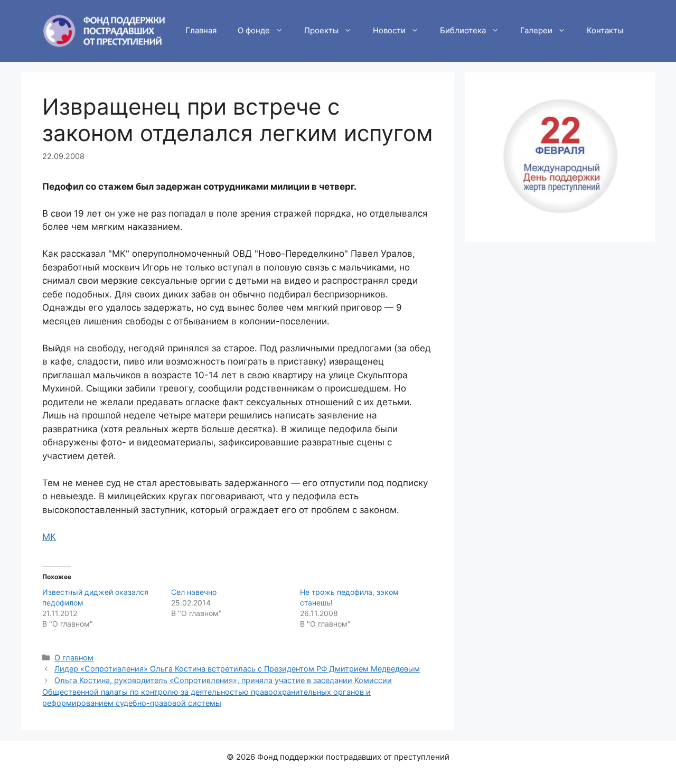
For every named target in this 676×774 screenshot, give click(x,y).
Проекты (321, 30)
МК (49, 536)
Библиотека (463, 30)
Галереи (536, 30)
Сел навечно (194, 592)
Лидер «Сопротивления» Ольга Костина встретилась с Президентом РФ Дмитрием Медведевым (237, 668)
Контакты (605, 30)
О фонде (254, 30)
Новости (389, 30)
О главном (73, 657)
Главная (201, 30)
